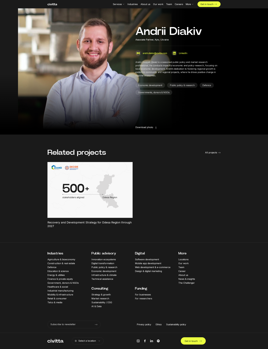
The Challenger (186, 282)
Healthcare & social (57, 286)
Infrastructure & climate (104, 275)
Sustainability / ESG (101, 302)
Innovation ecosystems (103, 259)
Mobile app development (148, 263)
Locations (183, 259)
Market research (100, 298)
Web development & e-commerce (152, 267)
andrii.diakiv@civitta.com (155, 53)
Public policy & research (182, 85)
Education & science (58, 271)
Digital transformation (102, 263)
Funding (141, 288)
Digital (140, 253)
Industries (55, 253)
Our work (183, 263)
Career (182, 271)
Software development (147, 259)
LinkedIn (183, 53)
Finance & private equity (60, 279)
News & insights (186, 279)
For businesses (143, 294)
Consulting (99, 288)
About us (183, 275)
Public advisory (103, 253)
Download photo (144, 127)
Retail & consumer (57, 298)
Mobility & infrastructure (60, 294)
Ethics (159, 324)
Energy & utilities (56, 275)
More (182, 253)
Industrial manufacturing (60, 290)
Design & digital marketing (148, 271)
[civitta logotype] (52, 4)
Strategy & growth (101, 294)
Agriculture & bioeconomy (61, 259)
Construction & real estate (61, 263)
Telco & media (54, 302)
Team (181, 267)
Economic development (150, 85)
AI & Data (96, 306)
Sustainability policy (176, 324)
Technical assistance (102, 279)
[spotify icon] (158, 341)
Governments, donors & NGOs (153, 92)
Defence (206, 85)
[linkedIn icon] (151, 341)
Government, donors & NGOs (63, 282)
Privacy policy (144, 324)
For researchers (143, 298)
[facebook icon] (145, 341)
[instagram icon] (138, 341)
